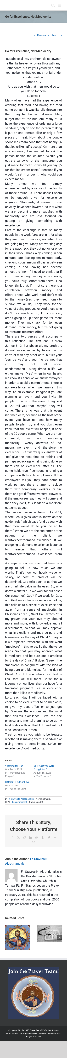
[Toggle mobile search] (53, 5)
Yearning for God (14, 766)
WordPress (55, 1033)
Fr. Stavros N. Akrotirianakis (21, 799)
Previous (43, 35)
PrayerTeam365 (33, 1036)
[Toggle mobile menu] (60, 5)
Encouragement (19, 802)
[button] (7, 937)
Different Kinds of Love (17, 782)
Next (55, 35)
